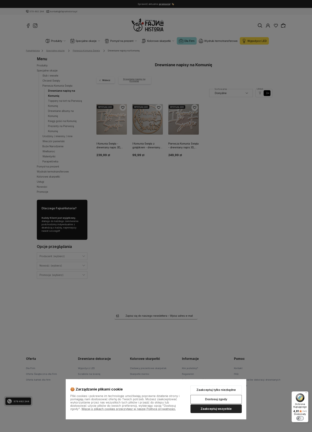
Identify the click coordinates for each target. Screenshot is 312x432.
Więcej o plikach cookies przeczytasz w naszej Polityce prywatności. (128, 409)
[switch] (300, 418)
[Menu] (306, 393)
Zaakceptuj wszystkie (216, 409)
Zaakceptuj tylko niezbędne (216, 390)
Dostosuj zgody (216, 399)
